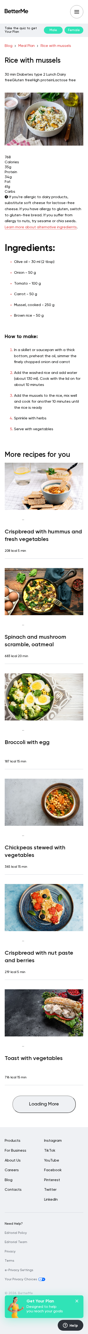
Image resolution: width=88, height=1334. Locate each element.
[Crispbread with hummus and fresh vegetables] (44, 486)
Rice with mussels (56, 46)
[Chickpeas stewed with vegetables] (44, 802)
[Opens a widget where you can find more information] (70, 1326)
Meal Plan (26, 46)
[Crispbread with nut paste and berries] (44, 907)
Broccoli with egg (27, 742)
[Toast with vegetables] (44, 1013)
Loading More (44, 1104)
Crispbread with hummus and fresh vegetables (43, 535)
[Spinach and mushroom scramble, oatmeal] (44, 591)
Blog (8, 46)
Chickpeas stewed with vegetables (35, 851)
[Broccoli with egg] (44, 697)
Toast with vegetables (34, 1058)
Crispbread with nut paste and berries (39, 956)
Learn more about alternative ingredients (41, 227)
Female (74, 30)
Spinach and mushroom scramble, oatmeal (35, 640)
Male (53, 30)
